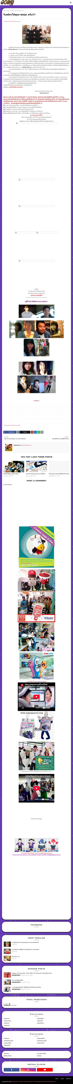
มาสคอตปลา (7, 1025)
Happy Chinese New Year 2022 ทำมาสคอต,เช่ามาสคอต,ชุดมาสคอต (32, 973)
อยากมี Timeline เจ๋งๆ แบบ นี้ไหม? (35, 473)
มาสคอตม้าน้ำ (7, 1045)
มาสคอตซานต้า (40, 1043)
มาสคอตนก (6, 1038)
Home (4, 10)
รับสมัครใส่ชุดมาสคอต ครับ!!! (11, 473)
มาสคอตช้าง (40, 1021)
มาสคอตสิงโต (40, 1018)
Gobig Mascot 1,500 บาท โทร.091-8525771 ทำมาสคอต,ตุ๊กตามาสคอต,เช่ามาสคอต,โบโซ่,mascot (33, 1081)
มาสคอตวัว (6, 1023)
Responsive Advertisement (12, 21)
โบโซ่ (8, 10)
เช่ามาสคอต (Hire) (41, 1053)
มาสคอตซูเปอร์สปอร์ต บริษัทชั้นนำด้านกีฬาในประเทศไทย (26, 987)
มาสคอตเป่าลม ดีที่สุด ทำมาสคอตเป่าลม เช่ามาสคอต (25, 949)
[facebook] (11, 1069)
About (62, 1078)
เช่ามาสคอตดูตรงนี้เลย (17, 980)
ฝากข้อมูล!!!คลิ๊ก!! (36, 115)
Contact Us (68, 1078)
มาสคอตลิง (6, 1018)
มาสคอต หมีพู (7, 1021)
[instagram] (28, 1069)
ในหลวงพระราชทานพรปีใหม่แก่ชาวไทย (59, 473)
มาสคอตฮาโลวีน (7, 1043)
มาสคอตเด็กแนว (41, 1038)
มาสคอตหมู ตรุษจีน (42, 1041)
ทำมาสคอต (6, 1053)
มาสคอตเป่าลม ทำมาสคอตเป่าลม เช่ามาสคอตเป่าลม (25, 942)
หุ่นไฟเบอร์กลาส (7, 1056)
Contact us (16, 956)
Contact (39, 1056)
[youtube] (45, 1069)
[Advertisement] (36, 875)
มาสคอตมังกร (40, 1023)
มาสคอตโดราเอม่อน (8, 1041)
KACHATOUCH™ (26, 445)
